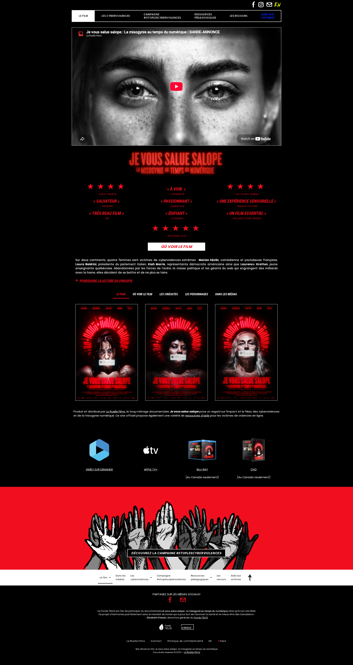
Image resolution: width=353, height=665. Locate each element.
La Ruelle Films (115, 411)
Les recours (221, 577)
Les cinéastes (169, 294)
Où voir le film (142, 294)
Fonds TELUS (201, 617)
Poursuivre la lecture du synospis (106, 281)
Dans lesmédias (121, 577)
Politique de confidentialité (185, 641)
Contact (156, 641)
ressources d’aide (197, 415)
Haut (223, 641)
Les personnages (196, 294)
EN (210, 641)
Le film (120, 294)
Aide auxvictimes (236, 577)
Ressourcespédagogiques (199, 577)
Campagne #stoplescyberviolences (171, 577)
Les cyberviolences (140, 577)
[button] (176, 280)
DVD (254, 469)
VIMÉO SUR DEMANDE (99, 469)
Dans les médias (226, 294)
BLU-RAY (202, 469)
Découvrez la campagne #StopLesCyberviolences (176, 553)
